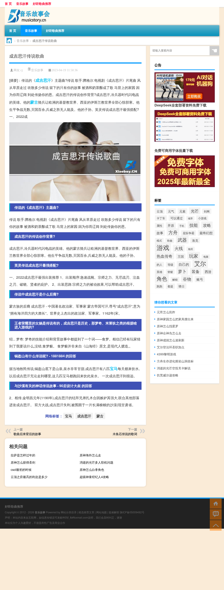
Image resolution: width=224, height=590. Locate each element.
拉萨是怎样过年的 (23, 455)
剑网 (207, 211)
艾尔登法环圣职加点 (170, 347)
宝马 (114, 368)
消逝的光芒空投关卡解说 (174, 368)
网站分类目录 (69, 512)
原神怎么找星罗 (167, 326)
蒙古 (34, 102)
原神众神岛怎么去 (169, 333)
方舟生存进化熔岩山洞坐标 (175, 361)
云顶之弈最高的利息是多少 (29, 477)
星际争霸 (188, 233)
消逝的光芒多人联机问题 (96, 462)
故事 (160, 232)
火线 (179, 248)
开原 (171, 225)
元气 (171, 211)
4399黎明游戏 (166, 354)
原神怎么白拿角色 (92, 469)
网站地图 (101, 512)
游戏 (163, 247)
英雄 (159, 272)
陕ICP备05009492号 (132, 512)
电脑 (205, 256)
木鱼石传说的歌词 (125, 434)
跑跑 (159, 286)
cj (22, 70)
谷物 (187, 279)
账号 (199, 279)
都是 (170, 286)
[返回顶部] (215, 525)
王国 (181, 256)
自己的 (183, 264)
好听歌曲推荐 (42, 3)
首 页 (8, 3)
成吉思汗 (43, 80)
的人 (159, 264)
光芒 (195, 211)
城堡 (190, 218)
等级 (170, 265)
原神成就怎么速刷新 (170, 340)
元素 (182, 211)
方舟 (173, 232)
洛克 (195, 240)
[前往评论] (215, 514)
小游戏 (202, 218)
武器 (182, 239)
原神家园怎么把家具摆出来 (175, 319)
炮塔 (190, 249)
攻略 (207, 225)
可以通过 (176, 218)
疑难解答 (114, 512)
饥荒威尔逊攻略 (167, 375)
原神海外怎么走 (90, 455)
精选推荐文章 (86, 512)
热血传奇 (164, 256)
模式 (159, 240)
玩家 (193, 255)
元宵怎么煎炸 (166, 312)
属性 (159, 225)
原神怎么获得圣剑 (23, 462)
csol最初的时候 (21, 469)
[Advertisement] (112, 559)
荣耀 (170, 272)
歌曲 (169, 241)
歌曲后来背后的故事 (27, 434)
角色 (162, 278)
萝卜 (182, 271)
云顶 (160, 211)
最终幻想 (206, 232)
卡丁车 (161, 218)
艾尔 (200, 263)
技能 (193, 225)
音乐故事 (22, 3)
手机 (181, 225)
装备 (196, 271)
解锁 (175, 279)
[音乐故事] (28, 8)
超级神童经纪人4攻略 (94, 477)
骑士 (181, 286)
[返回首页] (215, 503)
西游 (208, 271)
